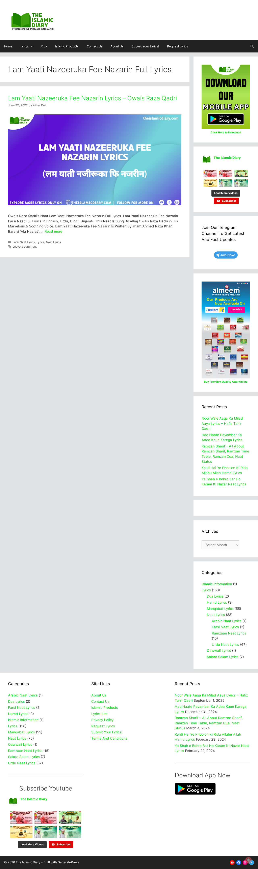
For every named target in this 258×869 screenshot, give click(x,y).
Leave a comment (24, 246)
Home (8, 46)
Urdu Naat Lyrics (225, 645)
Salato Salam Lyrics (222, 657)
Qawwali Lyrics (219, 651)
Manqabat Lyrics (220, 609)
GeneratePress (68, 862)
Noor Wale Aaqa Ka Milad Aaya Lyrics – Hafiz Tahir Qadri (222, 423)
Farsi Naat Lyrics (23, 242)
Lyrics (25, 46)
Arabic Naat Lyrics (226, 621)
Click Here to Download (226, 132)
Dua (44, 46)
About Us (117, 46)
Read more (53, 231)
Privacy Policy (102, 720)
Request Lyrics (177, 46)
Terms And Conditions (109, 738)
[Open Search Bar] (252, 46)
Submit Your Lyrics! (145, 46)
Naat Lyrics (53, 242)
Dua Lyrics (215, 596)
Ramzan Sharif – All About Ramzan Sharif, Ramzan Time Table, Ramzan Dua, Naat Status (208, 723)
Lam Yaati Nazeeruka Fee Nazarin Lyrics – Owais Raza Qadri (92, 98)
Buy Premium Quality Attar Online (226, 381)
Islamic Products (67, 46)
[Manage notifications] (248, 860)
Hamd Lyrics (217, 602)
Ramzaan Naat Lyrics (229, 633)
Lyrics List (99, 714)
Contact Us (94, 46)
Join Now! (227, 255)
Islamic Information (217, 584)
